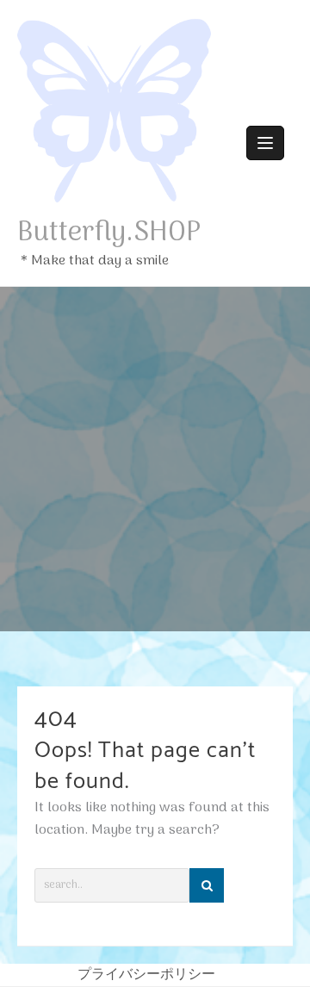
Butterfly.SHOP (109, 233)
